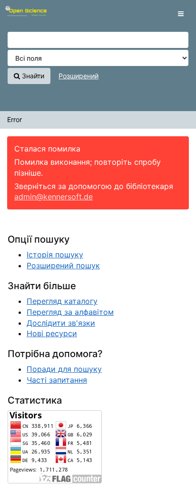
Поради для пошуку (64, 369)
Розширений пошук (63, 265)
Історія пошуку (55, 254)
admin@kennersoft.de (53, 196)
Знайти (32, 76)
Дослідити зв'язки (61, 323)
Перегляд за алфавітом (70, 312)
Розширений (78, 76)
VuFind (24, 14)
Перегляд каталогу (62, 301)
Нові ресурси (52, 333)
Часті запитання (57, 380)
